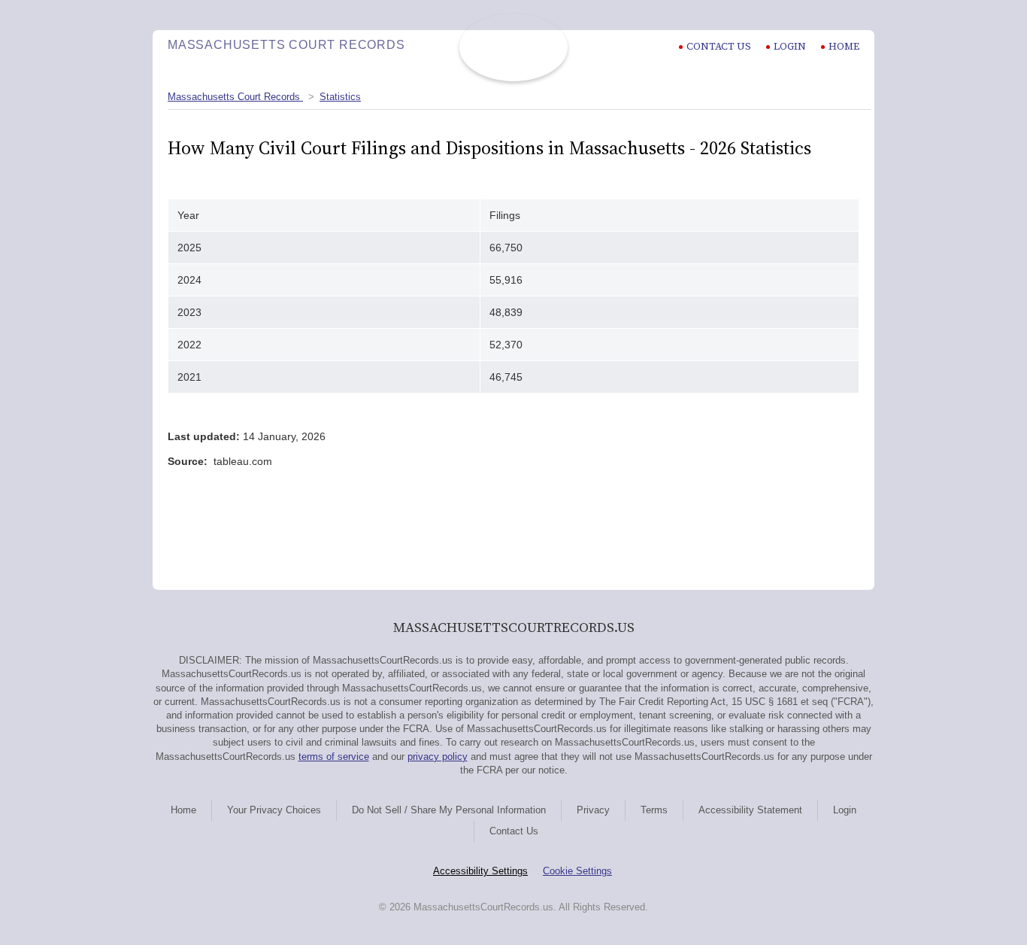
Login (790, 46)
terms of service (333, 756)
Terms (654, 810)
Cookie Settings (577, 871)
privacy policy (437, 756)
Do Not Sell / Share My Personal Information (449, 810)
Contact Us (513, 831)
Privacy (593, 810)
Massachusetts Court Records (235, 96)
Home (844, 46)
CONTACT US (718, 46)
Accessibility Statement (750, 810)
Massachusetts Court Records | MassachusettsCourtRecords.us (513, 47)
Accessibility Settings (480, 871)
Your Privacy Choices (274, 810)
